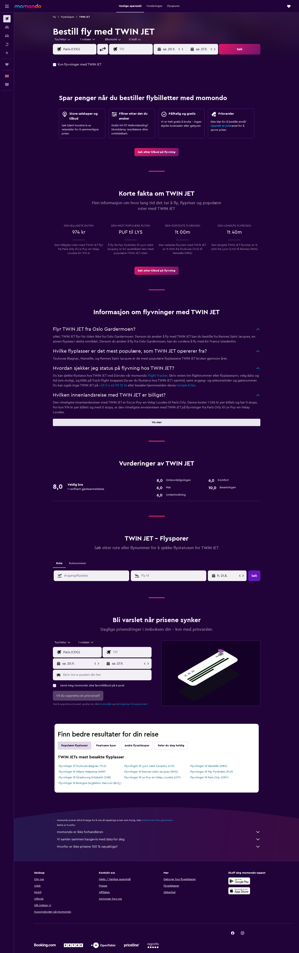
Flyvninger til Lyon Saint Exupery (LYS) (149, 766)
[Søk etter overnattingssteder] (7, 27)
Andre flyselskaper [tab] (136, 745)
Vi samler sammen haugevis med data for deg (90, 839)
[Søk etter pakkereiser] (7, 44)
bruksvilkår (105, 704)
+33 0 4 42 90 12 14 (113, 385)
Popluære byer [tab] (106, 745)
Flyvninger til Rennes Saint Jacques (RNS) (151, 771)
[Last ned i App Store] (239, 890)
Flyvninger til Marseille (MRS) (208, 766)
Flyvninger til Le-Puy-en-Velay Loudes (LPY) (152, 777)
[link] (156, 152)
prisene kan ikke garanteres (157, 820)
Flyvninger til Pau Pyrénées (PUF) (211, 771)
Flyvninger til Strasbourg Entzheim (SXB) (85, 777)
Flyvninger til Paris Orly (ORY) (209, 777)
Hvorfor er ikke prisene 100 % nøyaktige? (87, 846)
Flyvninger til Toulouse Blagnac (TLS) (82, 766)
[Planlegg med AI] (7, 53)
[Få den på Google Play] (239, 881)
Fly (54, 17)
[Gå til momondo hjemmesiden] (28, 6)
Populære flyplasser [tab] (74, 745)
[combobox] (62, 39)
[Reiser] (7, 64)
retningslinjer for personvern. (132, 704)
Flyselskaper (67, 17)
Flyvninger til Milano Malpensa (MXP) (82, 771)
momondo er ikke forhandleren (80, 832)
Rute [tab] (59, 563)
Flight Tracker (157, 375)
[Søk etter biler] (7, 36)
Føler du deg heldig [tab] (171, 745)
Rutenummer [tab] (77, 563)
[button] (6, 6)
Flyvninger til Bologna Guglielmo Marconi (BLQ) (90, 783)
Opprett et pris (220, 125)
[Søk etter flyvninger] (7, 19)
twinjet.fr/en (186, 385)
